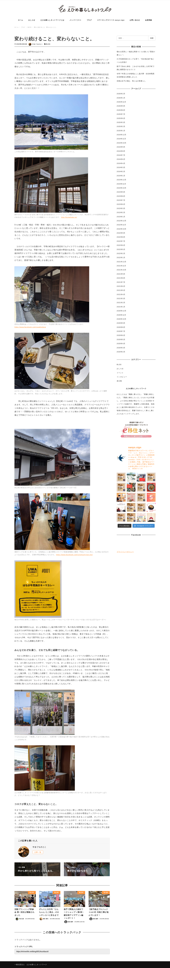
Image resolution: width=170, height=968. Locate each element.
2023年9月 (121, 192)
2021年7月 (121, 282)
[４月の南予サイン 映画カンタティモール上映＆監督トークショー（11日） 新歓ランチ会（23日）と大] (141, 497)
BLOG (48, 44)
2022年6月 (121, 245)
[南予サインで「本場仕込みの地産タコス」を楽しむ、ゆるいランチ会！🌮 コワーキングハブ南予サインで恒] (131, 487)
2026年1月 (121, 98)
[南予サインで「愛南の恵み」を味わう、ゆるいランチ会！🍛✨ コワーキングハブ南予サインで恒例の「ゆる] (141, 477)
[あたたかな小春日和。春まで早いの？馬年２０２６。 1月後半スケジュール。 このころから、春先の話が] (121, 517)
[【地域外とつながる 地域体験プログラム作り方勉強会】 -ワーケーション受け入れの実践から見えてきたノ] (131, 477)
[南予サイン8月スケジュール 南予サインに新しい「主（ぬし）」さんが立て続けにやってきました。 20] (121, 477)
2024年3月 (121, 167)
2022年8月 (121, 237)
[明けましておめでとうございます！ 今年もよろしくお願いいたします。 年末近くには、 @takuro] (151, 517)
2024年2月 (121, 171)
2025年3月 (121, 122)
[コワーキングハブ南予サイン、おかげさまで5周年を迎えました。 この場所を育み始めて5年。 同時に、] (151, 497)
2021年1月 (121, 307)
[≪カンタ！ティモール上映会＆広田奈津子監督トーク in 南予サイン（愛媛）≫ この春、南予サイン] (121, 507)
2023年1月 (121, 217)
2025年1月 (121, 131)
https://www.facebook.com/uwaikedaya (30, 327)
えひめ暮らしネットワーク (136, 388)
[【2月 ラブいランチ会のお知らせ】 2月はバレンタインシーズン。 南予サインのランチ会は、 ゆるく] (151, 507)
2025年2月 (121, 126)
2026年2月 (121, 94)
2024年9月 (121, 147)
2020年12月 (121, 311)
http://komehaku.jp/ (69, 217)
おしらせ (120, 368)
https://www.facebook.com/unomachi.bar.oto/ (74, 555)
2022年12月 (121, 221)
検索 (151, 38)
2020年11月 (121, 315)
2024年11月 (121, 139)
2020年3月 (121, 348)
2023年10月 (121, 188)
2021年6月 (121, 286)
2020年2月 (121, 352)
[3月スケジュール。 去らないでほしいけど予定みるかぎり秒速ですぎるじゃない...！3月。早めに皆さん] (131, 507)
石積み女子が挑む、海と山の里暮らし (131, 81)
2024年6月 (121, 159)
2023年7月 (121, 200)
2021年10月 (121, 270)
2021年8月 (121, 278)
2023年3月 (121, 208)
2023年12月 (121, 180)
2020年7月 (121, 331)
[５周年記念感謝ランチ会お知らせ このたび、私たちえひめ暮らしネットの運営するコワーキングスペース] (131, 497)
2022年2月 (121, 253)
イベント (120, 373)
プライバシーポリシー (125, 552)
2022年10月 (121, 229)
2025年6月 (121, 118)
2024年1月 (121, 176)
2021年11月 (121, 266)
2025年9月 (121, 106)
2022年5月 (121, 249)
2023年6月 (121, 204)
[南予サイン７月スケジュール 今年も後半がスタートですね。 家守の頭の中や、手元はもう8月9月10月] (151, 477)
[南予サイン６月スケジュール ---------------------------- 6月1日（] (121, 487)
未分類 (119, 381)
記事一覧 (37, 852)
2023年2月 (121, 212)
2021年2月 (121, 302)
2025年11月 (121, 102)
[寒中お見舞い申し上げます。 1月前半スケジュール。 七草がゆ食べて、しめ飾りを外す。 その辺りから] (131, 517)
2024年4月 (121, 163)
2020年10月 (121, 319)
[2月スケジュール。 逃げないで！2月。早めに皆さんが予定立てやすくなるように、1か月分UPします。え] (141, 507)
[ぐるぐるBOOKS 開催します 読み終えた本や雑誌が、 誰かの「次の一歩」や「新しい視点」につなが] (141, 517)
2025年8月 (121, 110)
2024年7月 (121, 155)
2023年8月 (121, 196)
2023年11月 (121, 184)
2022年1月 (121, 257)
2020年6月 (121, 335)
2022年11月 (121, 225)
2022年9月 (121, 233)
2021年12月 (121, 262)
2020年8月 (121, 327)
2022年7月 (121, 241)
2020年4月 (121, 343)
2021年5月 (121, 290)
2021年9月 (121, 274)
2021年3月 (121, 298)
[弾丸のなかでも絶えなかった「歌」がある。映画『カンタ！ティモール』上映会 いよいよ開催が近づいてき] (121, 497)
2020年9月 (121, 323)
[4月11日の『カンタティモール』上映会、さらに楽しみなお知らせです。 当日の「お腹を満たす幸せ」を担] (151, 487)
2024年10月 (121, 143)
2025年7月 (121, 114)
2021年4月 (121, 294)
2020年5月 (121, 339)
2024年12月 (121, 135)
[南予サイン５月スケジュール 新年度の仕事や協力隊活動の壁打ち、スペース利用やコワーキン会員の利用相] (141, 487)
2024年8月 (121, 151)
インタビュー (122, 377)
